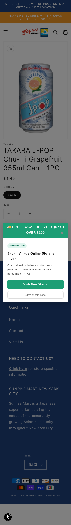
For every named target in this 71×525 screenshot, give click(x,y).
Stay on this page (35, 294)
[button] (8, 517)
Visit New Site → (35, 284)
